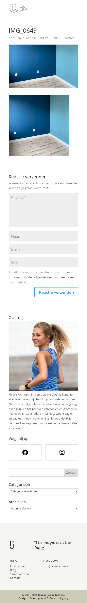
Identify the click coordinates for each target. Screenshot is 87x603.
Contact (15, 578)
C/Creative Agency (57, 598)
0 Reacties (67, 38)
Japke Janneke (26, 38)
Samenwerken (19, 574)
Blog (13, 570)
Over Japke (17, 566)
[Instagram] (62, 452)
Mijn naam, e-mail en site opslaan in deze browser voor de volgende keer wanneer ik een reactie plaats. (42, 277)
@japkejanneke (58, 566)
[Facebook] (25, 452)
